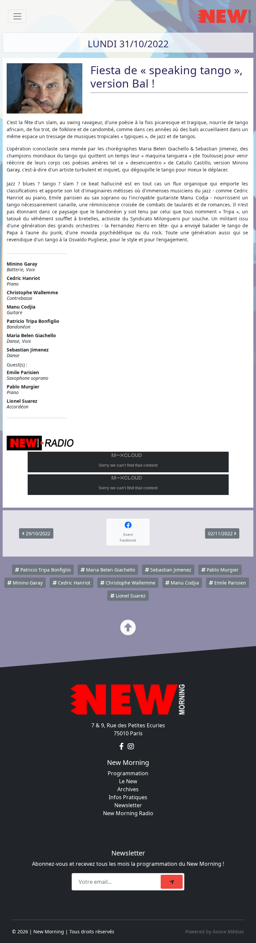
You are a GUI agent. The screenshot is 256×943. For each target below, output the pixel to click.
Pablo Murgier (222, 570)
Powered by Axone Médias (214, 931)
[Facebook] (122, 746)
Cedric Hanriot (73, 583)
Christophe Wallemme (129, 583)
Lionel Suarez (130, 595)
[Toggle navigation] (17, 16)
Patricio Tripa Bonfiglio (45, 570)
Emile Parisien (229, 583)
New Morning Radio (128, 813)
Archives (128, 789)
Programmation (128, 773)
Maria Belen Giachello (110, 570)
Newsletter (128, 805)
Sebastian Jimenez (170, 570)
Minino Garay (27, 583)
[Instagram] (131, 746)
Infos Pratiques (128, 797)
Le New (128, 781)
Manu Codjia (184, 583)
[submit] (172, 882)
